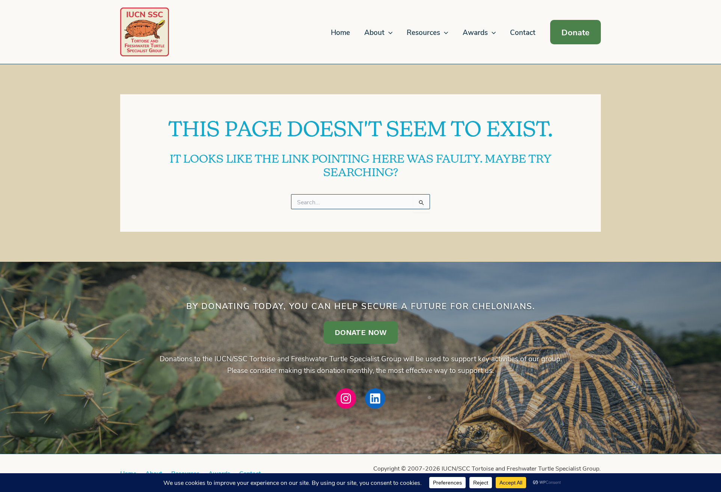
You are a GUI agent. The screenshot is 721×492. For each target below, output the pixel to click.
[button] (388, 32)
